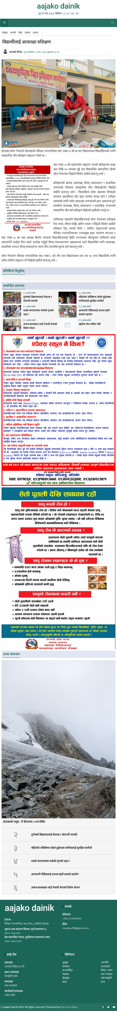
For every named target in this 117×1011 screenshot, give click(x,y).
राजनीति (104, 962)
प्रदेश (64, 982)
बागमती (13, 32)
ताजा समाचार (11, 654)
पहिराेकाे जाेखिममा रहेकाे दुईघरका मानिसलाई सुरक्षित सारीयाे (95, 299)
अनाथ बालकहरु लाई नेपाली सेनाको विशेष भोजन (40, 326)
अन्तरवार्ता (105, 966)
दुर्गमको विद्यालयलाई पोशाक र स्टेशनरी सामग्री (37, 299)
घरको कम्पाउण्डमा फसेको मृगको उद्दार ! (38, 312)
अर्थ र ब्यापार (106, 974)
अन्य (103, 982)
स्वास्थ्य (35, 32)
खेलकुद (5, 32)
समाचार (27, 32)
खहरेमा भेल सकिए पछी (90, 324)
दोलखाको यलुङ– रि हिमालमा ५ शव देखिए (24, 822)
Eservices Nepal (68, 1007)
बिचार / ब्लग (106, 970)
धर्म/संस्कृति (106, 978)
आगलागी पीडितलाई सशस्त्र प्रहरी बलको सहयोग (94, 312)
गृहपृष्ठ (65, 962)
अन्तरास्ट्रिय (67, 970)
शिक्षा (20, 32)
